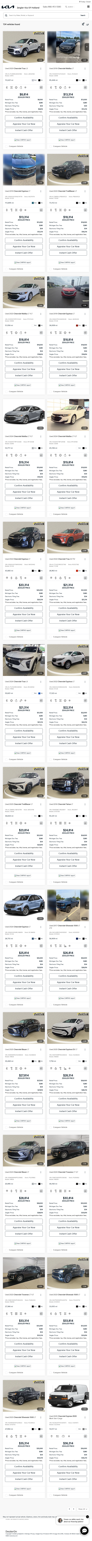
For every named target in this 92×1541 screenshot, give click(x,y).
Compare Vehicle (16, 146)
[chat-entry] (84, 1530)
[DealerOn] (11, 1531)
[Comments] (41, 87)
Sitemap (27, 1534)
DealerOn (21, 1534)
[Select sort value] (87, 25)
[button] (42, 47)
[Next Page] (73, 1509)
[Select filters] (83, 24)
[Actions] (41, 69)
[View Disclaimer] (25, 87)
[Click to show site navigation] (88, 6)
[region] (24, 106)
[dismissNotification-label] (87, 1516)
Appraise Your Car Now (24, 124)
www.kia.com (14, 1536)
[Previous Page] (69, 1509)
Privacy (33, 1534)
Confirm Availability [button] (23, 118)
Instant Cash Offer (24, 130)
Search (83, 15)
